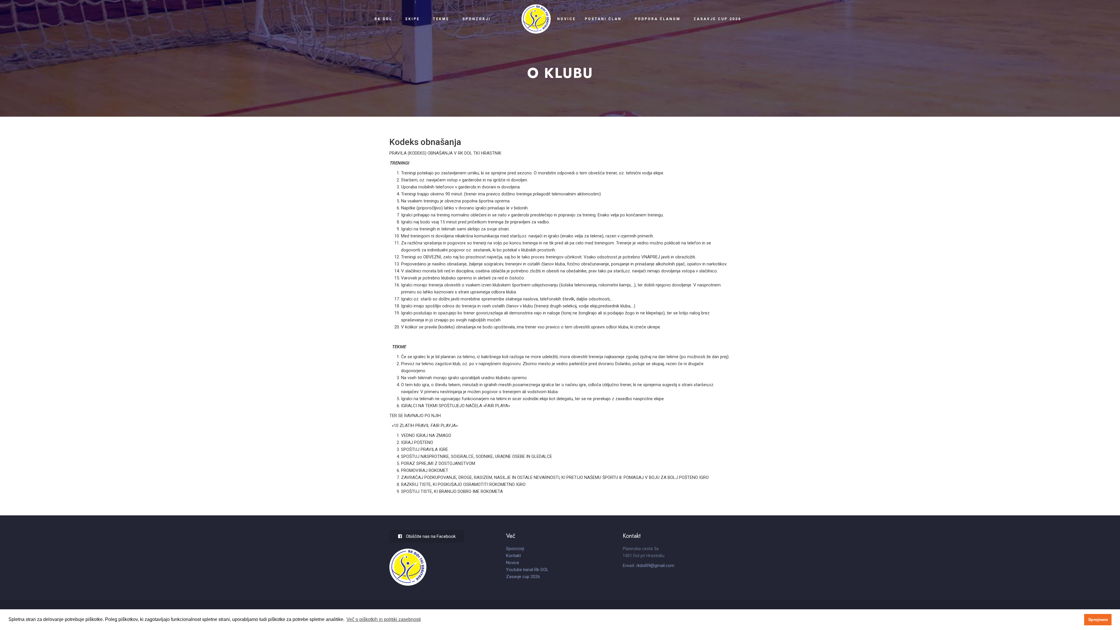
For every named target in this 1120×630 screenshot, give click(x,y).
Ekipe (412, 19)
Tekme (441, 19)
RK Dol (383, 19)
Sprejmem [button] (1098, 619)
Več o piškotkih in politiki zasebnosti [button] (383, 619)
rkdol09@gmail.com (655, 565)
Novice (566, 19)
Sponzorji (476, 19)
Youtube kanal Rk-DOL (527, 569)
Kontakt (513, 555)
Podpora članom (657, 19)
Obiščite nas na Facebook (430, 536)
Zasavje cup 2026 (717, 19)
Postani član (603, 19)
